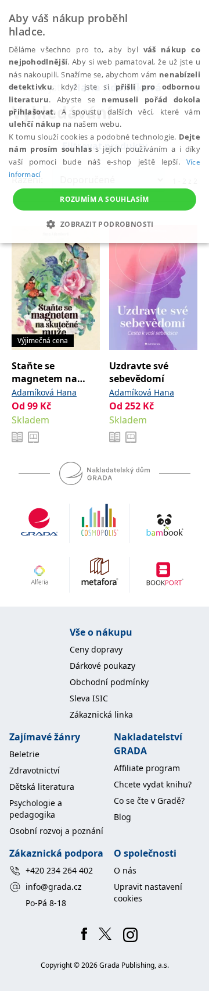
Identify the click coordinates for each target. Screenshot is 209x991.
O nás (125, 870)
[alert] (104, 121)
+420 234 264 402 (59, 870)
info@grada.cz (54, 886)
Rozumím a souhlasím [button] (104, 199)
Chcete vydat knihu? (153, 784)
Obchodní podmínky (109, 681)
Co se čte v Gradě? (149, 800)
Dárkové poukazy (102, 665)
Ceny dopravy (96, 649)
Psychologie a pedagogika (35, 808)
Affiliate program (147, 767)
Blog (122, 816)
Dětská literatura (41, 786)
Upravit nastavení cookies (148, 892)
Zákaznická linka (101, 714)
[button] (104, 224)
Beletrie (24, 754)
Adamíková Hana (44, 392)
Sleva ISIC (89, 698)
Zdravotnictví (34, 770)
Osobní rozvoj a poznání (56, 830)
